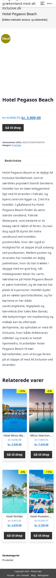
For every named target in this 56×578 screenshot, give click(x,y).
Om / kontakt (23, 575)
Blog (33, 575)
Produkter (16, 145)
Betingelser (43, 575)
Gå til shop (13, 128)
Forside (10, 575)
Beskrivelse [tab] (13, 161)
